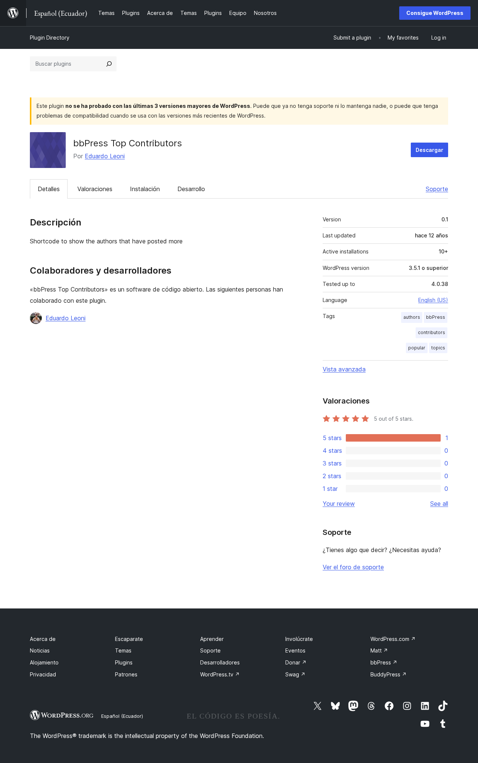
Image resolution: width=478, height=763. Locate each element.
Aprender (212, 639)
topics (438, 348)
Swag (295, 674)
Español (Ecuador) (122, 716)
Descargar (429, 150)
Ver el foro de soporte (353, 567)
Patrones (126, 674)
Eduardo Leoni (105, 156)
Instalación (145, 189)
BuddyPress (388, 674)
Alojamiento (44, 662)
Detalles (49, 189)
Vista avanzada (344, 369)
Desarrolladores (220, 662)
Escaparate (129, 639)
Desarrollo (191, 189)
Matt (379, 650)
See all (439, 503)
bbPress (435, 317)
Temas (123, 650)
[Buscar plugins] (109, 63)
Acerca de (43, 639)
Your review (339, 503)
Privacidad (43, 674)
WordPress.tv (220, 674)
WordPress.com (393, 639)
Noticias (40, 650)
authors (411, 317)
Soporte (437, 189)
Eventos (295, 650)
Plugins (124, 662)
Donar (296, 662)
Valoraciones (94, 189)
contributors (431, 332)
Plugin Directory (49, 37)
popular (416, 348)
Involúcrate (299, 639)
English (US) (433, 300)
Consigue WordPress (434, 13)
